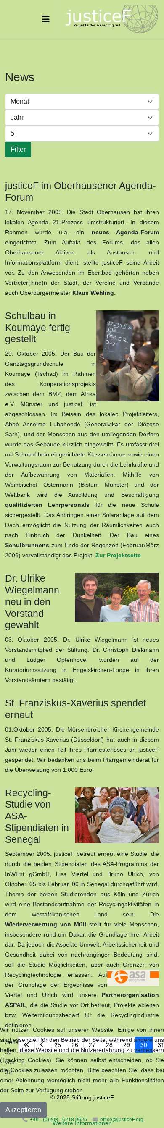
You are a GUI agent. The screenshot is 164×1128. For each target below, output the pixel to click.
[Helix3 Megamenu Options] (46, 19)
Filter (18, 149)
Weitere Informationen (82, 1123)
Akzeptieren (23, 1109)
